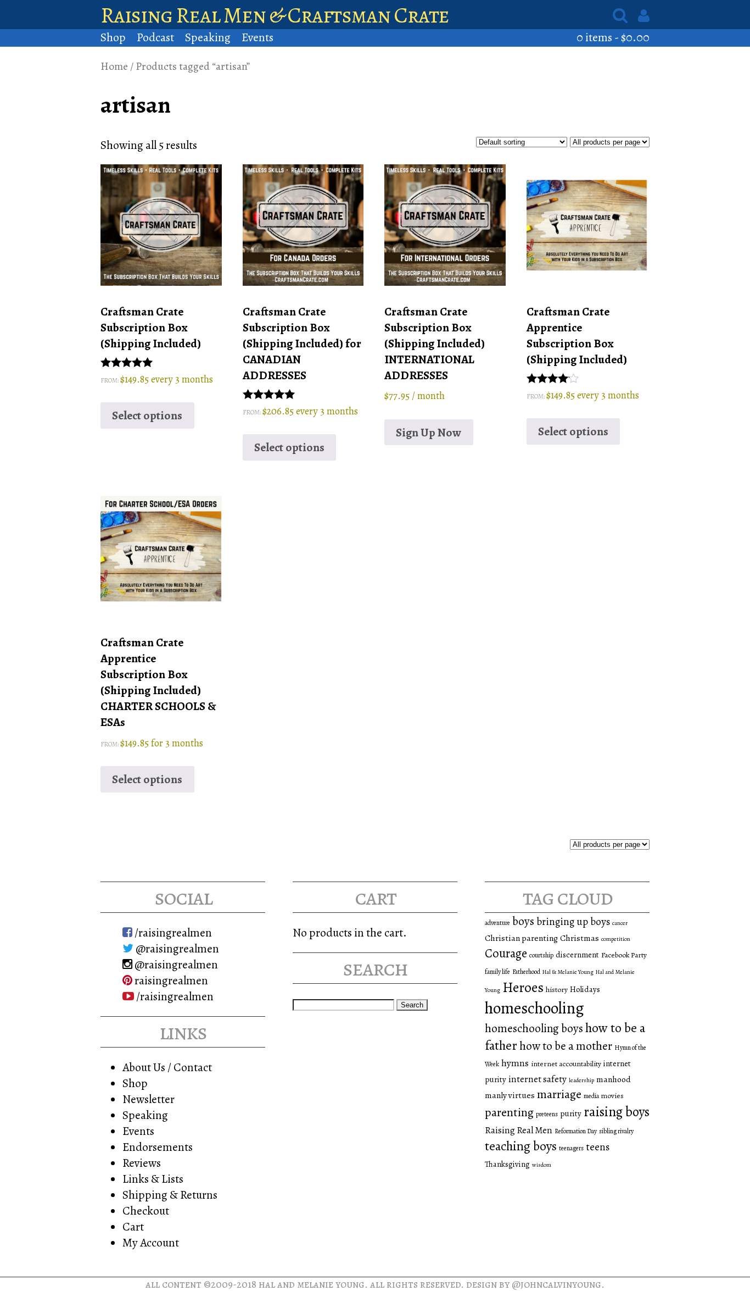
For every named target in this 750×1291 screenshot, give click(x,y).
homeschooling (534, 1008)
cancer (620, 923)
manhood (613, 1079)
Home (114, 66)
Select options (147, 415)
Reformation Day (576, 1131)
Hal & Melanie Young (568, 972)
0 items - (613, 37)
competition (615, 939)
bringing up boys (573, 922)
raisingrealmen (170, 980)
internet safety (537, 1079)
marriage (559, 1094)
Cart (133, 1226)
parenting (509, 1112)
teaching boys (521, 1146)
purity (570, 1113)
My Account (150, 1242)
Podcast (155, 37)
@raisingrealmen (176, 948)
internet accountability (566, 1064)
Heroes (523, 987)
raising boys (617, 1111)
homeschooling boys (534, 1028)
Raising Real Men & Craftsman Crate (274, 15)
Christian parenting (521, 938)
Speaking (208, 37)
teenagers (571, 1148)
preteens (547, 1114)
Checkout (145, 1210)
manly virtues (510, 1095)
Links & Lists (152, 1179)
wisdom (541, 1165)
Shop (113, 37)
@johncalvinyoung (556, 1284)
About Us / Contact (167, 1067)
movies (612, 1095)
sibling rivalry (616, 1131)
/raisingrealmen (172, 932)
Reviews (141, 1163)
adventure (497, 922)
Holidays (585, 989)
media (591, 1095)
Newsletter (148, 1099)
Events (257, 37)
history (557, 989)
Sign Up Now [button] (428, 432)
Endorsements (157, 1147)
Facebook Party (624, 955)
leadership (581, 1080)
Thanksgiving (507, 1164)
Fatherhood (526, 971)
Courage (506, 953)
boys (523, 921)
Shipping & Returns (169, 1195)
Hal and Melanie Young (312, 1284)
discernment (577, 954)
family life (497, 971)
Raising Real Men (518, 1130)
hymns (515, 1063)
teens (597, 1147)
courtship (541, 955)
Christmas (579, 938)
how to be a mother (565, 1046)
